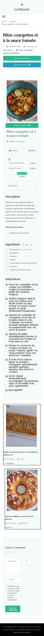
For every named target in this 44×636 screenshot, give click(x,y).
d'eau (13, 266)
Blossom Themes (34, 630)
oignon (12, 260)
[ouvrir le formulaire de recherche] (22, 5)
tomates (13, 256)
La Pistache (22, 9)
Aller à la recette (20, 58)
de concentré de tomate (23, 263)
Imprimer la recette (21, 65)
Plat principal (20, 141)
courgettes (14, 253)
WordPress (27, 632)
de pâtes (20, 249)
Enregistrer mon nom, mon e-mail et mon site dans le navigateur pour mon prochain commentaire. (13, 593)
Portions (25, 245)
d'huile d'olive (20, 270)
